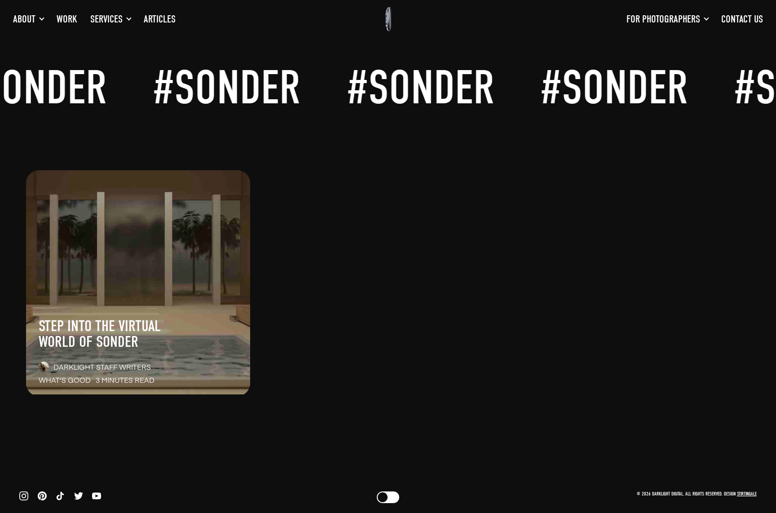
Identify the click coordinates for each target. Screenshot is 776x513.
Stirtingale (747, 494)
